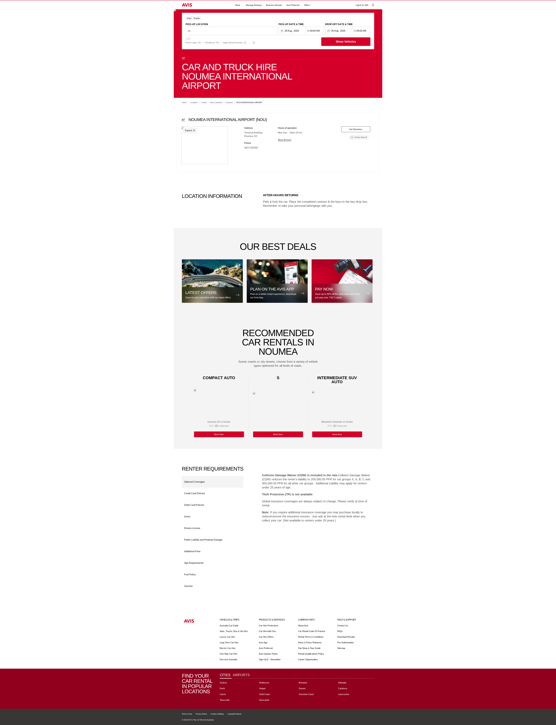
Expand (188, 130)
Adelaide (342, 682)
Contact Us (342, 625)
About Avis (303, 625)
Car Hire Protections (268, 625)
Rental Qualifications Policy (311, 654)
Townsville (224, 700)
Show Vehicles (346, 41)
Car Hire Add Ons (267, 631)
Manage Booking (253, 5)
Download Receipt (346, 637)
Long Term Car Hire (229, 642)
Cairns (223, 694)
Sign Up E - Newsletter (270, 659)
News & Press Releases (310, 642)
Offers (307, 5)
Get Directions (355, 129)
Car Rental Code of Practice (311, 631)
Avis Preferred (292, 5)
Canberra (342, 688)
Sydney (223, 682)
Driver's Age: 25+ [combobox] (193, 42)
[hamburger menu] (373, 5)
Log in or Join (362, 5)
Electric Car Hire (227, 648)
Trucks (197, 18)
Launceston (343, 694)
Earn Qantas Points (268, 654)
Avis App (263, 642)
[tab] (226, 675)
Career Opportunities (308, 659)
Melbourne (264, 682)
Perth (222, 688)
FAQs (340, 631)
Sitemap (341, 648)
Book (237, 5)
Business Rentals (274, 5)
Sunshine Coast (306, 694)
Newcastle (264, 700)
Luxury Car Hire (227, 637)
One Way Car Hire (228, 654)
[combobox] (233, 31)
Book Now (219, 434)
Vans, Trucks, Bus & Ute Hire (234, 631)
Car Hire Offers (266, 637)
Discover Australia (228, 659)
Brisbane (303, 682)
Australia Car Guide (229, 625)
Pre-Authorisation (345, 642)
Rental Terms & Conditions (310, 637)
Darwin (302, 688)
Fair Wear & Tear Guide (309, 648)
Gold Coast (264, 694)
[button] (213, 281)
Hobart (262, 688)
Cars (189, 18)
